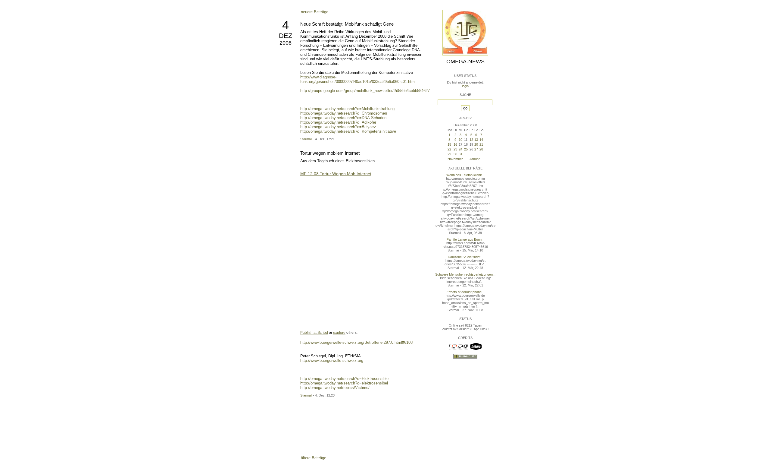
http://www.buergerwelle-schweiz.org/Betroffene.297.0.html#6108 (356, 342)
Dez (285, 36)
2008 (285, 43)
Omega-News (465, 61)
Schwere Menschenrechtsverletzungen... (465, 274)
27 (476, 149)
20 (476, 144)
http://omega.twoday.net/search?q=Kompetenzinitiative (348, 131)
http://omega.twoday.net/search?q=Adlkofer (338, 122)
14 (481, 139)
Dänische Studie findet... (465, 257)
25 (466, 149)
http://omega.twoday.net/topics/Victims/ (335, 387)
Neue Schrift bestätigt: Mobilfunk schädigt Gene (347, 24)
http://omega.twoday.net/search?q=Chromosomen (343, 113)
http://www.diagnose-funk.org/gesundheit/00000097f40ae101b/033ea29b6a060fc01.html (358, 79)
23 (455, 149)
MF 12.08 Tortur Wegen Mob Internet (335, 173)
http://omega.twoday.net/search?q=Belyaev (338, 127)
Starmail (306, 139)
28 (481, 149)
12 (471, 139)
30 (455, 154)
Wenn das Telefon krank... (465, 175)
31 (460, 154)
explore (339, 332)
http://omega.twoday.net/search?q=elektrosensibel (344, 383)
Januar (475, 159)
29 (449, 154)
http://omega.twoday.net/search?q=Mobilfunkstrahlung (347, 108)
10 (460, 139)
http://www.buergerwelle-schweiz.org (331, 360)
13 (476, 139)
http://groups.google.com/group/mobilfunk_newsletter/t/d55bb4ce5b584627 (365, 90)
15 (449, 144)
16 (455, 144)
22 (449, 149)
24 (460, 149)
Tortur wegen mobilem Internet (330, 153)
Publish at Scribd (314, 332)
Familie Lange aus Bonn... (465, 239)
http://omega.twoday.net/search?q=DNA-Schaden (343, 117)
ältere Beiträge (313, 458)
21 (481, 144)
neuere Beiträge (314, 12)
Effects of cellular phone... (465, 292)
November (455, 159)
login (465, 86)
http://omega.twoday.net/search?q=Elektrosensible (344, 378)
